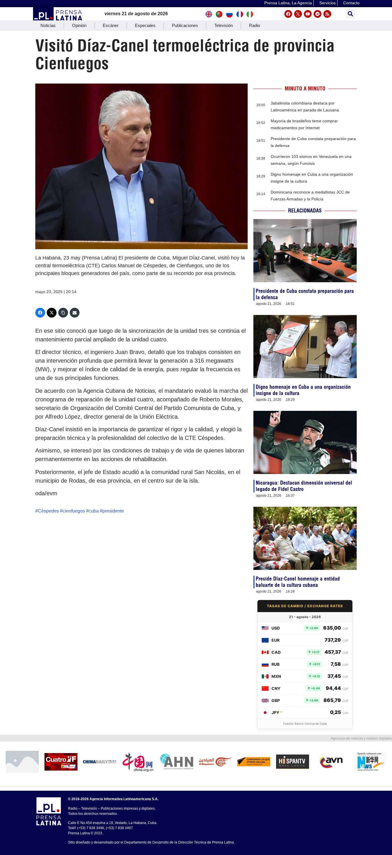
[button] (350, 14)
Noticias (48, 25)
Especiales (145, 25)
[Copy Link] (63, 313)
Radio (254, 25)
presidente (113, 510)
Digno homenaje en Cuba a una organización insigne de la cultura (303, 390)
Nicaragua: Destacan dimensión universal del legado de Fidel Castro (304, 485)
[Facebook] (288, 14)
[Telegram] (317, 14)
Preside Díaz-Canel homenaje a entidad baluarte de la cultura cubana (298, 581)
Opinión (79, 25)
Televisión (223, 25)
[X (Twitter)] (52, 313)
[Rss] (327, 14)
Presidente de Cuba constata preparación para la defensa (305, 294)
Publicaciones (185, 25)
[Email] (74, 313)
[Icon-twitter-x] (298, 14)
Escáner (111, 25)
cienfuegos (74, 510)
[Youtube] (308, 14)
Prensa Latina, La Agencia (288, 3)
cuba (94, 510)
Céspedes (48, 510)
